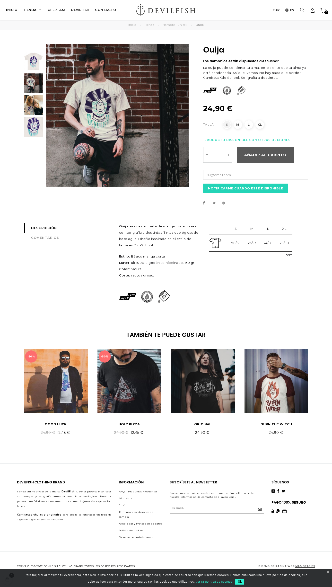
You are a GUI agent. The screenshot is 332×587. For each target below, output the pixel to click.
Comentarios (45, 238)
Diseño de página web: (276, 566)
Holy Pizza (129, 424)
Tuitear (216, 203)
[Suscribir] (258, 509)
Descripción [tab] (44, 228)
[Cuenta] (313, 10)
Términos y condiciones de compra (136, 514)
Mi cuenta (125, 498)
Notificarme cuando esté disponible (245, 188)
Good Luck (56, 424)
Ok (240, 581)
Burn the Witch (276, 424)
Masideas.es (305, 566)
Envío (122, 505)
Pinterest (225, 203)
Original (202, 424)
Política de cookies (131, 530)
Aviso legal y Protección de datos (140, 523)
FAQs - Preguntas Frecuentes (138, 491)
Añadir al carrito (265, 155)
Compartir (206, 203)
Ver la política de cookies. (214, 581)
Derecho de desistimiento (136, 537)
